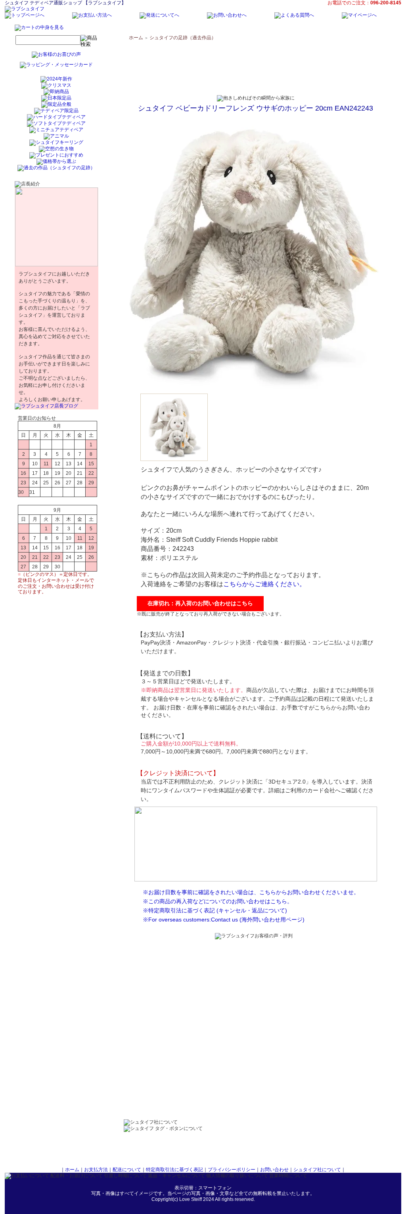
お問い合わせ (274, 1169)
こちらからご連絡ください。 (264, 584)
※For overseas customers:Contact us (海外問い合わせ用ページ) (223, 919)
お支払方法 (96, 1169)
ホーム (136, 37)
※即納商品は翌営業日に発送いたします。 (193, 690)
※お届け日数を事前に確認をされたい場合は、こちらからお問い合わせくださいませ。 (251, 892)
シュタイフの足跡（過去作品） (182, 37)
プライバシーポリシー (231, 1169)
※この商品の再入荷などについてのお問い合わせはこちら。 (218, 901)
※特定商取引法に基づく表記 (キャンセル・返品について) (215, 910)
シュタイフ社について (317, 1169)
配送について (127, 1169)
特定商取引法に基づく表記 (174, 1169)
